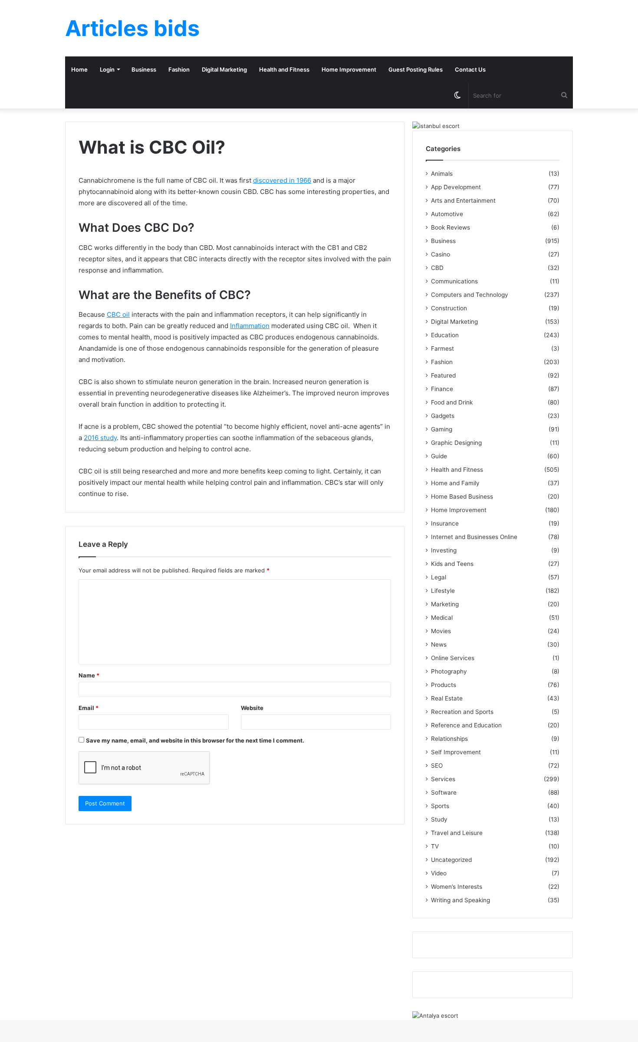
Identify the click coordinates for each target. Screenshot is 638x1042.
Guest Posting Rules (415, 69)
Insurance (445, 523)
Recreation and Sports (462, 711)
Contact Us (470, 69)
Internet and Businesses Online (474, 536)
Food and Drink (452, 402)
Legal (438, 577)
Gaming (441, 429)
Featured (443, 375)
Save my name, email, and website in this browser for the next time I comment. (195, 740)
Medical (442, 617)
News (439, 644)
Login (107, 69)
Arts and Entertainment (463, 200)
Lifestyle (443, 590)
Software (444, 792)
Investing (444, 550)
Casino (440, 254)
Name (89, 675)
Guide (439, 456)
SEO (437, 765)
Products (443, 684)
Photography (449, 671)
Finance (442, 388)
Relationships (449, 738)
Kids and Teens (452, 563)
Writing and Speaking (460, 900)
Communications (454, 281)
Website (252, 707)
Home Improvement (349, 69)
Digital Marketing (224, 69)
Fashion (179, 69)
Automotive (447, 213)
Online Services (452, 657)
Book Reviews (450, 227)
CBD (437, 267)
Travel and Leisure (457, 832)
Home (79, 69)
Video (439, 873)
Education (445, 335)
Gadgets (442, 415)
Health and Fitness (284, 69)
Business (144, 69)
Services (443, 779)
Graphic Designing (456, 442)
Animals (442, 173)
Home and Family (455, 483)
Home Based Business (462, 496)
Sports (440, 805)
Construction (449, 308)
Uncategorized (451, 859)
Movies (441, 631)
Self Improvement (456, 752)
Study (439, 819)
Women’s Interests (456, 886)
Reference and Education (466, 725)
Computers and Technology (469, 294)
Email (89, 707)
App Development (456, 187)
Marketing (445, 604)
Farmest (442, 348)
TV (435, 846)
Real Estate (447, 698)
